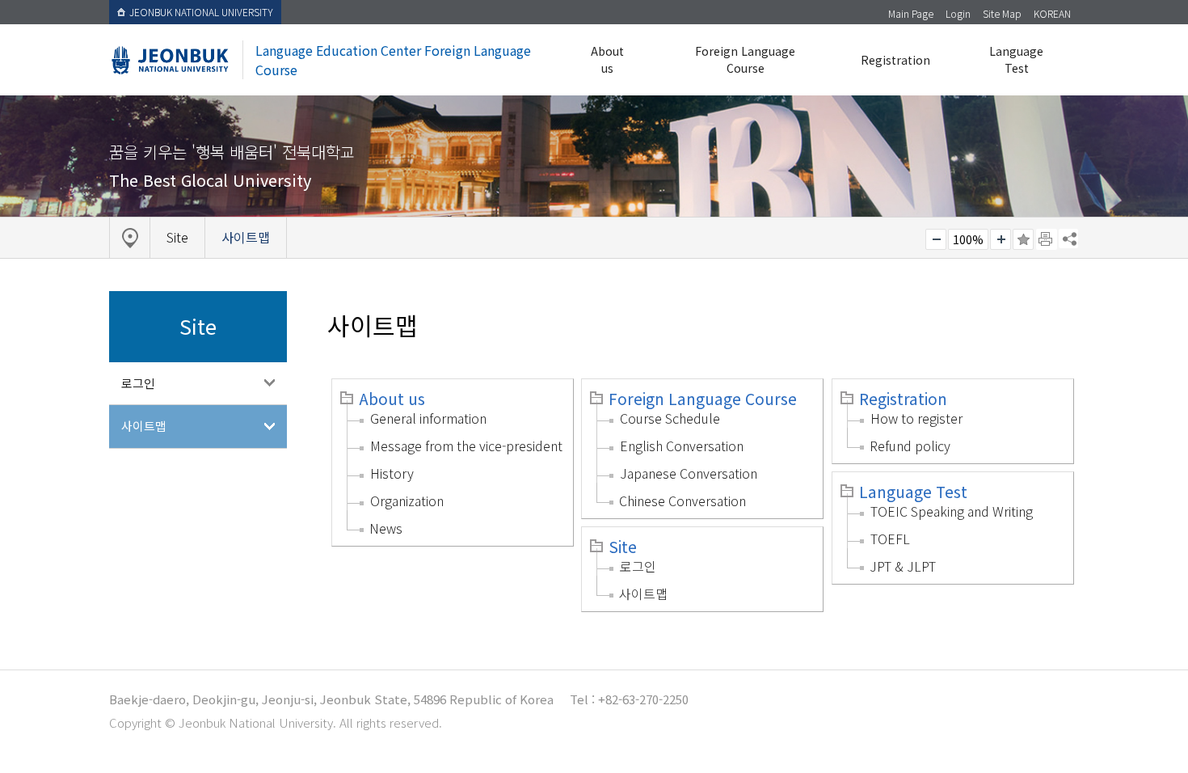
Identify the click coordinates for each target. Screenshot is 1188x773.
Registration (895, 60)
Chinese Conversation (682, 500)
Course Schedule (670, 418)
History (392, 473)
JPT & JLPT (903, 566)
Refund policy (910, 445)
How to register (916, 418)
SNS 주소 (1068, 238)
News (385, 528)
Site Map (1002, 13)
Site (623, 546)
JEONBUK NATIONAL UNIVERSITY (201, 12)
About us (607, 59)
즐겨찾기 (1023, 239)
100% (968, 239)
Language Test (1016, 59)
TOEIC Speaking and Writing (951, 511)
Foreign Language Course (745, 59)
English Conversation (682, 445)
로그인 (138, 382)
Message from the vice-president (466, 445)
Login (958, 13)
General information (428, 418)
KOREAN (1052, 13)
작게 (935, 239)
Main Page (910, 13)
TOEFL (890, 538)
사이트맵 (143, 425)
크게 (1000, 239)
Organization (407, 500)
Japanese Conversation (688, 473)
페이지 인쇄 (1046, 239)
